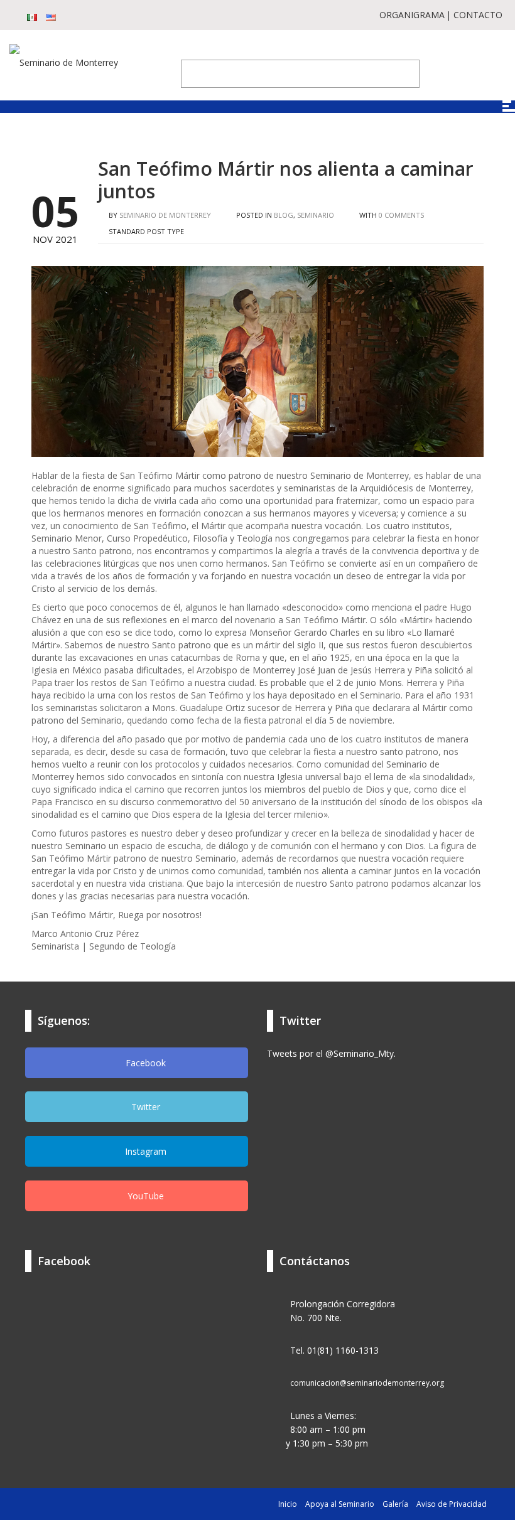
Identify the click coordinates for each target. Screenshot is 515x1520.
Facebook (144, 1063)
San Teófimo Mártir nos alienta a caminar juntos (286, 180)
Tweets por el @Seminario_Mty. (331, 1053)
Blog (283, 215)
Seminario (315, 215)
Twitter (144, 1107)
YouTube (144, 1196)
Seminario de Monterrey (165, 215)
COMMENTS (401, 215)
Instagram (144, 1151)
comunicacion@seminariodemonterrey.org (367, 1383)
